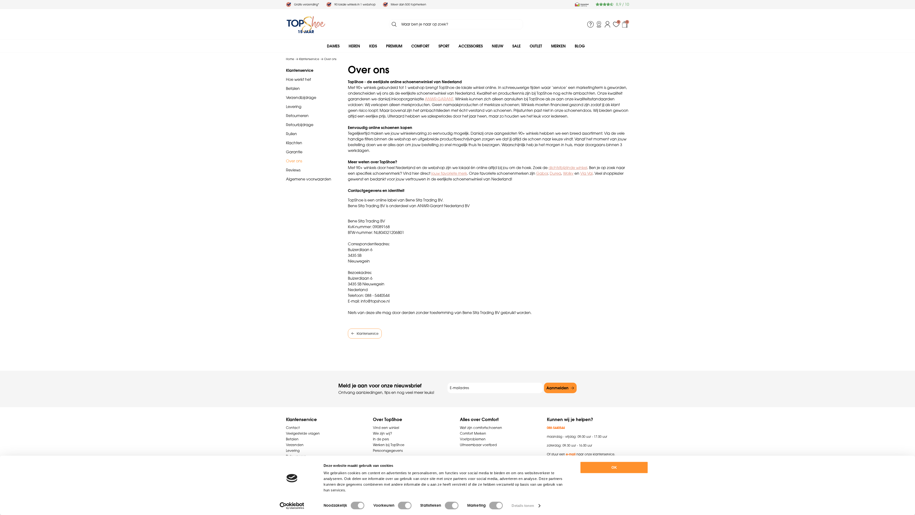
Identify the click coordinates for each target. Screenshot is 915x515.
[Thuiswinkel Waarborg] (582, 4)
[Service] (590, 24)
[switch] (405, 505)
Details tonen (523, 506)
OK (614, 467)
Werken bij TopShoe (388, 445)
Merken (558, 46)
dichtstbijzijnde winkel (568, 167)
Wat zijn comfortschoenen (481, 428)
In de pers (381, 439)
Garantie (294, 151)
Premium (394, 46)
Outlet (536, 46)
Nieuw (497, 46)
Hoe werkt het (298, 79)
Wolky (568, 173)
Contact (293, 428)
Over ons (294, 161)
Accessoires (470, 46)
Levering (293, 106)
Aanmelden (557, 388)
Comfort (420, 46)
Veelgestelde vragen (303, 433)
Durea (555, 173)
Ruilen (291, 133)
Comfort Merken (473, 433)
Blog (580, 46)
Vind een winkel (386, 428)
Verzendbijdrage (301, 97)
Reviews (293, 170)
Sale (516, 46)
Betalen (293, 88)
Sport (443, 46)
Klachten (294, 142)
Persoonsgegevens (388, 450)
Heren (354, 46)
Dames (333, 46)
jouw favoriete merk (449, 173)
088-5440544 (556, 428)
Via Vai (586, 173)
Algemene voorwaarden (308, 179)
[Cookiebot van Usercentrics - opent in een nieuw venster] (292, 505)
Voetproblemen (473, 439)
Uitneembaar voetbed (478, 445)
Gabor (542, 173)
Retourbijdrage (299, 124)
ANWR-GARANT (439, 99)
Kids (373, 46)
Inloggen (607, 24)
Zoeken (394, 24)
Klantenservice (299, 70)
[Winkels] (599, 24)
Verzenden (295, 445)
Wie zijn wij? (382, 433)
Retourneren (297, 115)
